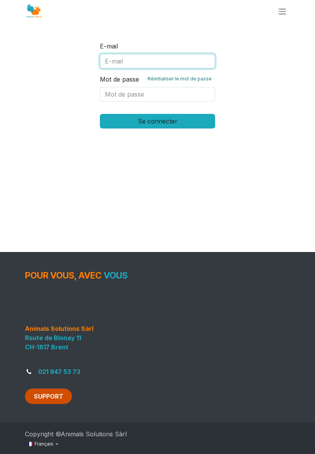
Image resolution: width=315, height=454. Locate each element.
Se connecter (157, 121)
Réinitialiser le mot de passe (180, 79)
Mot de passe (156, 79)
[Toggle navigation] (282, 11)
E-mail (109, 46)
